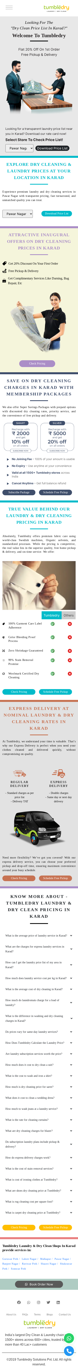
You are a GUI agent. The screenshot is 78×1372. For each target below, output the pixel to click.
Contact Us (65, 1314)
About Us (11, 1314)
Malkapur (45, 1259)
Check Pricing (37, 363)
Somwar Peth (18, 1268)
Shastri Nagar (48, 1263)
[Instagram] (38, 1302)
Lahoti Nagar (29, 1259)
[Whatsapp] (28, 1302)
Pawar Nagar (62, 1259)
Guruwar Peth (10, 1259)
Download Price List (52, 148)
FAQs (25, 1314)
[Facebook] (19, 1302)
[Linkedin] (58, 1302)
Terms (37, 1314)
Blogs (50, 1314)
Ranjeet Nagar (10, 1263)
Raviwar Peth (29, 1263)
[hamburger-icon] (8, 8)
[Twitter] (48, 1302)
